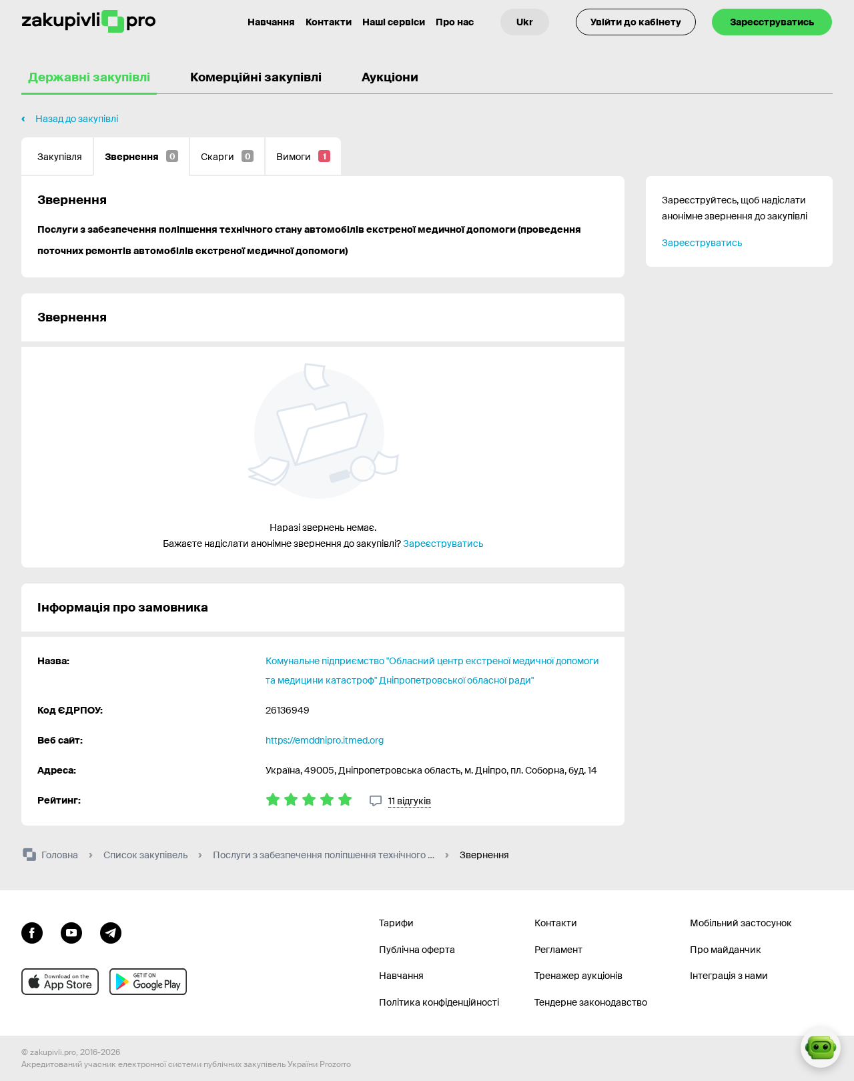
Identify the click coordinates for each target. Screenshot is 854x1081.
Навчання (271, 22)
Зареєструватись (772, 22)
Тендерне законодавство (590, 1002)
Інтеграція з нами (729, 976)
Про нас (455, 22)
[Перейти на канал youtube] (71, 932)
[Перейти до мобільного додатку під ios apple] (60, 981)
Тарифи (396, 923)
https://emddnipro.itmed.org (325, 740)
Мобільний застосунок (741, 923)
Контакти (329, 22)
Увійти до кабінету (635, 22)
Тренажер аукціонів (578, 976)
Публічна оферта (417, 950)
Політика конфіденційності (439, 1002)
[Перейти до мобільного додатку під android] (148, 981)
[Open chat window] (821, 1048)
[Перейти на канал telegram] (110, 932)
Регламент (558, 950)
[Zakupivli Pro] (88, 21)
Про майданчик (725, 950)
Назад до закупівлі (76, 119)
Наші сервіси (393, 22)
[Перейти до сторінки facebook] (32, 932)
